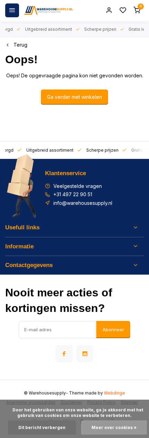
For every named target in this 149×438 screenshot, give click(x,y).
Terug (20, 45)
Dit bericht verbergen (41, 427)
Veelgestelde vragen (77, 186)
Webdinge (114, 393)
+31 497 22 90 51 (72, 194)
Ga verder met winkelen (74, 97)
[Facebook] (64, 353)
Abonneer (113, 329)
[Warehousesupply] (48, 10)
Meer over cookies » (114, 427)
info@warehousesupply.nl (82, 203)
